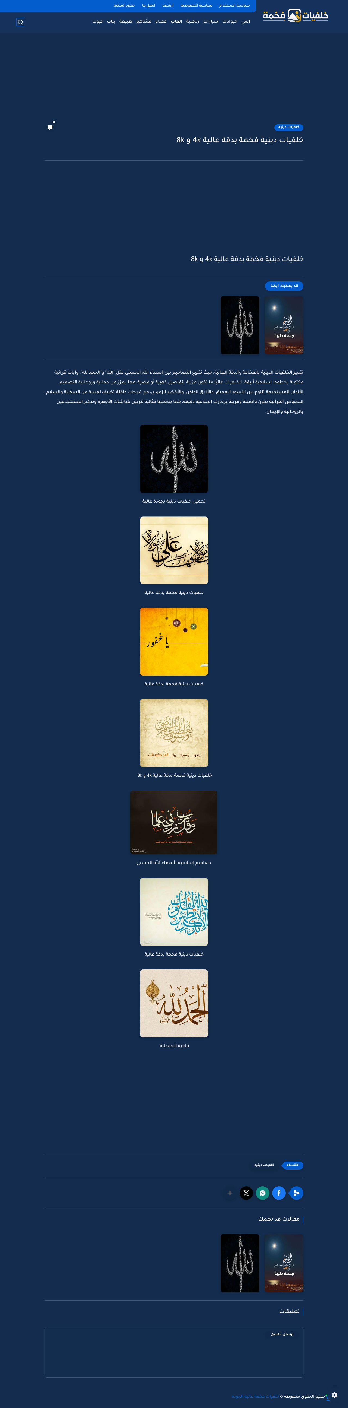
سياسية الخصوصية (196, 6)
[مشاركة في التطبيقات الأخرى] (230, 1193)
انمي (245, 22)
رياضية (192, 22)
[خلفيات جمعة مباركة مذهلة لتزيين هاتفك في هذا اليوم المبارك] (284, 325)
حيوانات (229, 22)
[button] (279, 1193)
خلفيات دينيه (288, 127)
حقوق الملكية (124, 6)
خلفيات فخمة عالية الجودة (255, 1397)
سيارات (210, 22)
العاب (176, 22)
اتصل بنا (148, 6)
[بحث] (20, 22)
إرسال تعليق (282, 1335)
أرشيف (168, 6)
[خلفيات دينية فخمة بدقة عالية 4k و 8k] (240, 325)
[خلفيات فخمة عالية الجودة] (295, 15)
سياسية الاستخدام (234, 6)
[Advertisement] (174, 81)
